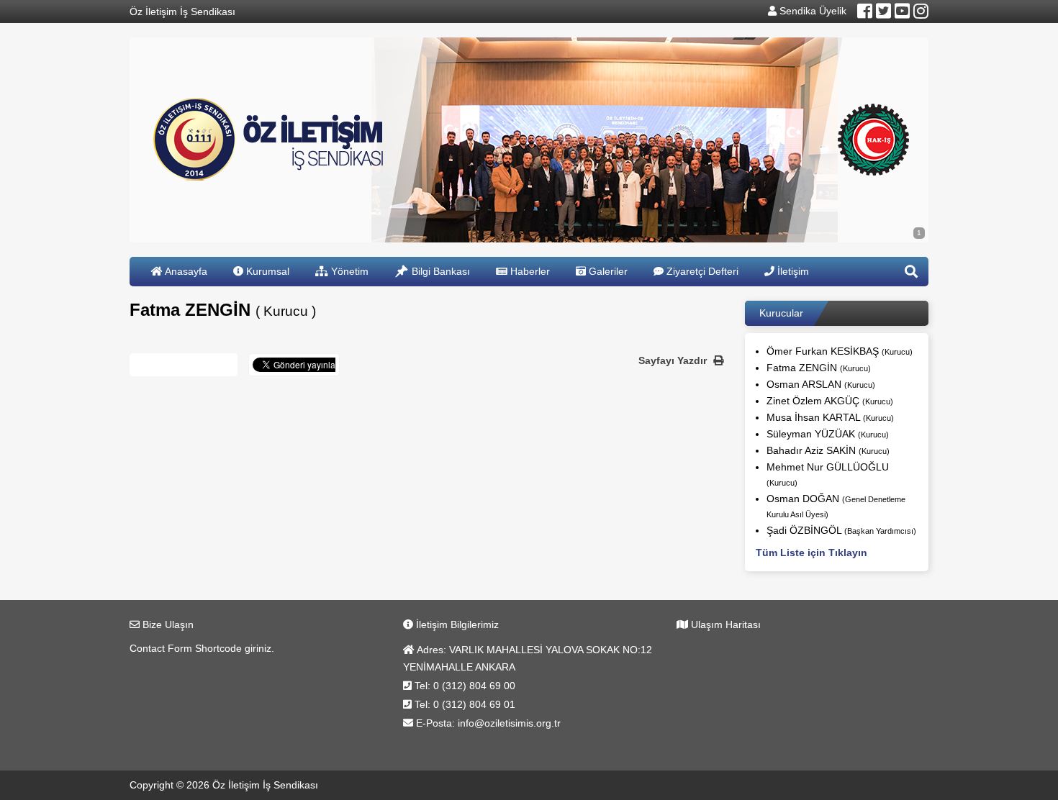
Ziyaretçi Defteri (701, 271)
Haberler (528, 271)
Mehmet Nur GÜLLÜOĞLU (828, 474)
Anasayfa (185, 271)
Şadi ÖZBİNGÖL (841, 530)
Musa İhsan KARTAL (830, 417)
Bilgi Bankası (439, 271)
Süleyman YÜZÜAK (828, 434)
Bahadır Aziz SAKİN (828, 450)
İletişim (791, 271)
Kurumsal (266, 271)
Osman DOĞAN (836, 506)
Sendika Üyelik (811, 11)
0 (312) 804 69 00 (474, 685)
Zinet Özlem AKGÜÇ (830, 400)
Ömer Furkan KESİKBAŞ (840, 351)
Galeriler (607, 271)
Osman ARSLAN (821, 384)
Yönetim (348, 271)
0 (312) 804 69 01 (474, 704)
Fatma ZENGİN (819, 367)
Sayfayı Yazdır (674, 360)
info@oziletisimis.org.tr (509, 723)
